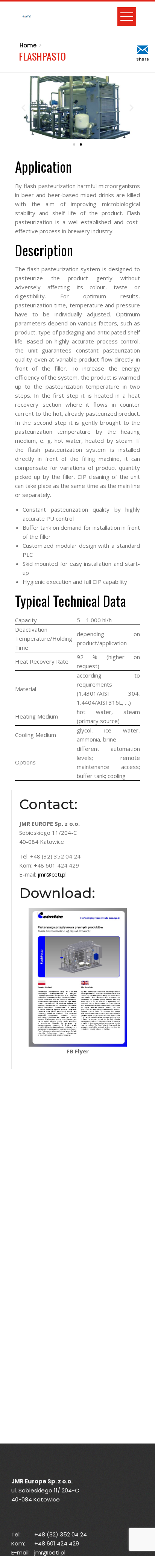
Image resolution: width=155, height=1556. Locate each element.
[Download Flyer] (78, 976)
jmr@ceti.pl (52, 874)
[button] (23, 107)
